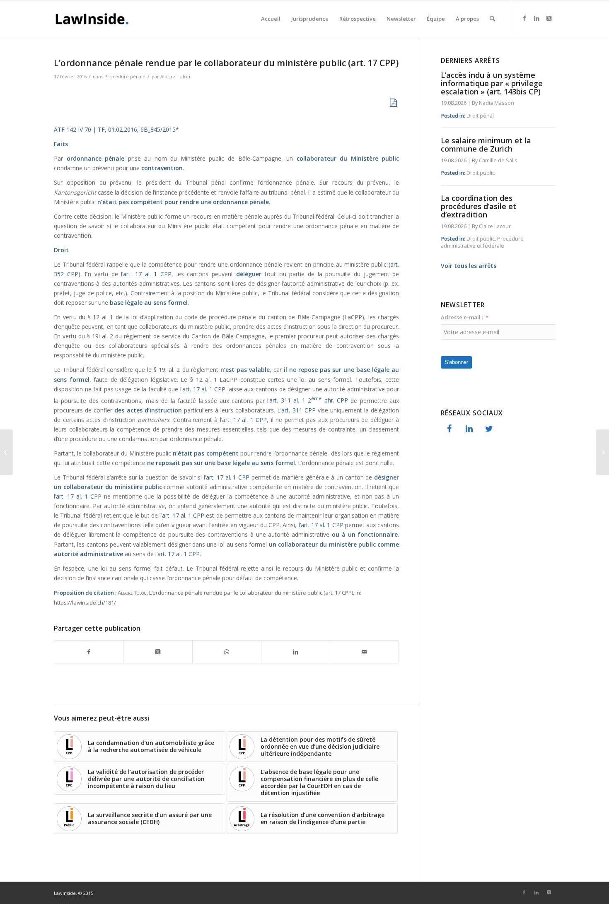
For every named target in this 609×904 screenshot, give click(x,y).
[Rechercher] (492, 18)
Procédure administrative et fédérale (482, 242)
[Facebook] (449, 429)
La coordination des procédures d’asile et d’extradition (478, 206)
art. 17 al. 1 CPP (147, 274)
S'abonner (456, 362)
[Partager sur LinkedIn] (295, 652)
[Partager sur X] (157, 652)
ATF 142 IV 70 (72, 129)
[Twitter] (489, 429)
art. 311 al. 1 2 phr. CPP (308, 400)
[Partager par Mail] (364, 652)
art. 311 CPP (298, 410)
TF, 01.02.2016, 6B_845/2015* (138, 129)
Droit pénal (480, 115)
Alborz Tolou (175, 76)
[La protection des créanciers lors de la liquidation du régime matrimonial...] (6, 452)
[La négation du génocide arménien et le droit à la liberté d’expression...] (602, 452)
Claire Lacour (495, 226)
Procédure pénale (124, 76)
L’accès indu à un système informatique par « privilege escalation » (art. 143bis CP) (492, 83)
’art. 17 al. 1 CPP (227, 477)
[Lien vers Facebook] (524, 18)
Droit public (480, 172)
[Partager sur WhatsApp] (227, 652)
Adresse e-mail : (462, 317)
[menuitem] (271, 18)
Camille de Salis (498, 160)
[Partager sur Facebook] (88, 652)
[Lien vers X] (549, 18)
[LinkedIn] (469, 429)
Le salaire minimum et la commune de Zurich (486, 144)
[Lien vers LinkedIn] (536, 18)
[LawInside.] (93, 18)
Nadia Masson (496, 102)
